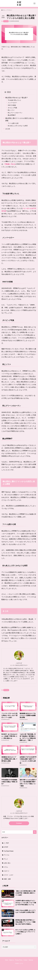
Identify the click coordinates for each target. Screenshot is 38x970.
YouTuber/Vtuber (9, 851)
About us (11, 960)
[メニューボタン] (34, 3)
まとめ (7, 129)
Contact (19, 823)
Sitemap (31, 960)
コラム (6, 867)
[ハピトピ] (19, 3)
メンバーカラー (12, 102)
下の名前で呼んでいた (14, 100)
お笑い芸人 (7, 863)
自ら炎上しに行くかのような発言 (18, 125)
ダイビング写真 (12, 107)
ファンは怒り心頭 (13, 123)
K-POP (6, 847)
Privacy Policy (18, 960)
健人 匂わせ (11, 164)
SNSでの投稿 (12, 105)
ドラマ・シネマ (8, 875)
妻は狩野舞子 (12, 115)
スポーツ (6, 871)
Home (6, 960)
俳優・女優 (7, 879)
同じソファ (11, 110)
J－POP (6, 843)
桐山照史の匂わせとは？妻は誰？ (16, 97)
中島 (6, 164)
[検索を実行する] (34, 832)
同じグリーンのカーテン (15, 112)
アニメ (6, 859)
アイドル (6, 21)
